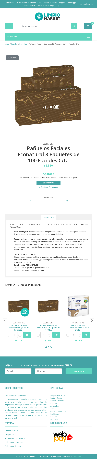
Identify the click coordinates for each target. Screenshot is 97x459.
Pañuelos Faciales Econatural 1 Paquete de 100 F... (48, 327)
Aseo (52, 408)
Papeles (53, 403)
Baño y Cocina (56, 398)
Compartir (48, 198)
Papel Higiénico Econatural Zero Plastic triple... (78, 327)
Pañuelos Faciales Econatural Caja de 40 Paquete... (19, 327)
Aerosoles (54, 406)
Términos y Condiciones (15, 438)
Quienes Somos (11, 430)
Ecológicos (54, 414)
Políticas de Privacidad (14, 442)
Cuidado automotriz (58, 411)
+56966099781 (29, 5)
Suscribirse (78, 371)
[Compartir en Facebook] (30, 201)
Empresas (54, 419)
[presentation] (5, 320)
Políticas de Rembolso (14, 446)
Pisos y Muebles (57, 400)
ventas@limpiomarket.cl (18, 395)
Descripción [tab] (48, 217)
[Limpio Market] (47, 16)
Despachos (9, 434)
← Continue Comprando (48, 187)
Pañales (53, 416)
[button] (46, 347)
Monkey (77, 456)
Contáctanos (48, 183)
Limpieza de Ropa (57, 395)
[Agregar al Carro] (27, 335)
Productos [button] (12, 36)
